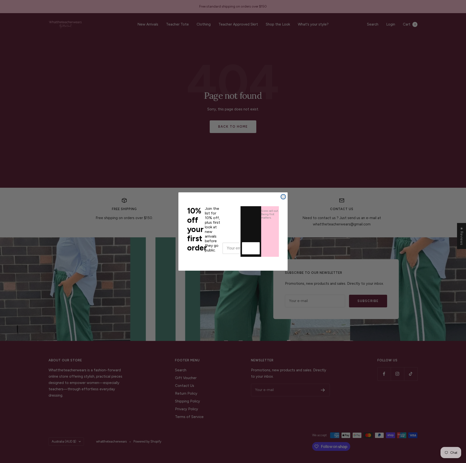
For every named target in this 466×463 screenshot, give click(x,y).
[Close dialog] (283, 196)
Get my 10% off (250, 248)
